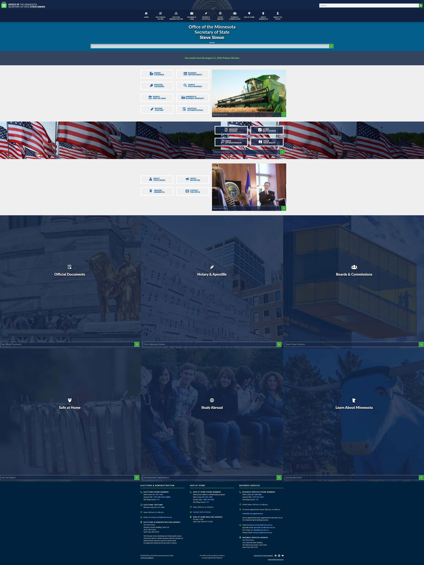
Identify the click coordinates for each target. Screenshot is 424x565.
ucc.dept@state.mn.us (260, 530)
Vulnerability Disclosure (276, 559)
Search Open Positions (295, 344)
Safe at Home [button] (249, 17)
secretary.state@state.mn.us (160, 517)
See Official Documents (11, 344)
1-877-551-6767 (258, 497)
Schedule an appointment (252, 514)
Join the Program (8, 478)
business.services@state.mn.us (259, 525)
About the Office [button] (278, 18)
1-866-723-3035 (208, 499)
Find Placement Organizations (156, 478)
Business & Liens (220, 115)
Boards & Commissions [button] (234, 18)
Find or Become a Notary (154, 344)
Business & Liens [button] (191, 18)
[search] (331, 46)
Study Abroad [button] (220, 18)
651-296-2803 (257, 494)
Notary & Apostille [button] (206, 18)
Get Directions (149, 525)
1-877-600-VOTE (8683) (161, 497)
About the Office (220, 208)
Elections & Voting (222, 152)
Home (146, 17)
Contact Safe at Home (202, 512)
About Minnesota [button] (263, 18)
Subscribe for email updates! (263, 556)
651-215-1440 (158, 494)
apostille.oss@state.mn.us (264, 527)
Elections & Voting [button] (160, 18)
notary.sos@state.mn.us (262, 532)
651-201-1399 (207, 497)
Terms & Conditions (147, 558)
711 (158, 499)
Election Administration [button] (176, 18)
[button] (421, 5)
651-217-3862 (159, 507)
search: (212, 42)
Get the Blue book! (294, 478)
